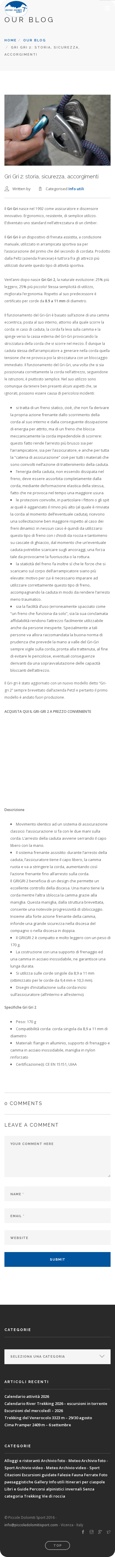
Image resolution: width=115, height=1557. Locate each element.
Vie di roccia (53, 1496)
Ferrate (91, 1474)
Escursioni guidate (39, 1474)
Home (10, 40)
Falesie (64, 1474)
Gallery (41, 1482)
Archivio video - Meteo (37, 1467)
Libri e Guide (16, 1489)
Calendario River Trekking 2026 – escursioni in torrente (55, 1403)
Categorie (15, 1344)
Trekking (32, 1496)
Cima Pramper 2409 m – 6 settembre (37, 1424)
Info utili (76, 188)
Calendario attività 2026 (26, 1396)
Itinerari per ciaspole (85, 1482)
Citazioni (12, 1474)
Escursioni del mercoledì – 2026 (33, 1410)
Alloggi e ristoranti (22, 1460)
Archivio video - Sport (79, 1467)
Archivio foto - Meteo (60, 1460)
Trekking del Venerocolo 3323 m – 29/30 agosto (48, 1417)
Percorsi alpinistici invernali (55, 1489)
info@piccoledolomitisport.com (31, 1524)
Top (57, 1546)
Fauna (77, 1474)
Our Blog (34, 40)
